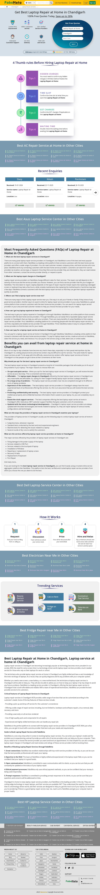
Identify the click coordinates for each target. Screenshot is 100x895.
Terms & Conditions (23, 865)
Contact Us (23, 861)
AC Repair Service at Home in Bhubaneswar (62, 151)
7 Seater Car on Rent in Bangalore (39, 831)
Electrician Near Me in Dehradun (36, 566)
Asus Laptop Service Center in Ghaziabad (16, 234)
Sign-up (92, 3)
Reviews (23, 857)
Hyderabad (54, 874)
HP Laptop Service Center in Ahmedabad (16, 808)
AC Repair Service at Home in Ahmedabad (16, 151)
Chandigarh (14, 7)
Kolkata (41, 877)
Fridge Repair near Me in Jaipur (85, 645)
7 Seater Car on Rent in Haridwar (61, 840)
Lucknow (54, 871)
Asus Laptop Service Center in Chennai (16, 229)
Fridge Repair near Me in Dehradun (37, 641)
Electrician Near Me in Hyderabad (59, 571)
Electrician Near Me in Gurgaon (39, 570)
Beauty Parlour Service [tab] (36, 826)
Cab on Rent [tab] (55, 826)
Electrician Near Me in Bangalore (36, 561)
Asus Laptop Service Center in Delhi (62, 229)
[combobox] (72, 28)
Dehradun (54, 880)
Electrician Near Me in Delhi (61, 565)
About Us (23, 854)
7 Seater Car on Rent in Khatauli (16, 844)
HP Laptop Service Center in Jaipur (84, 817)
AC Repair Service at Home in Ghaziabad (16, 161)
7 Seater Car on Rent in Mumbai (61, 844)
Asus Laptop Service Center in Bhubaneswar (62, 225)
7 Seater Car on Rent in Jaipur (83, 840)
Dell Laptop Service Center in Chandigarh (84, 491)
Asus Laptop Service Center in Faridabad (84, 229)
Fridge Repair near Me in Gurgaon (37, 645)
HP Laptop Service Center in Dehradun (38, 812)
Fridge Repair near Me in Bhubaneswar (60, 636)
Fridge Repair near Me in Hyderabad (60, 645)
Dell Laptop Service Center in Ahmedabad (16, 491)
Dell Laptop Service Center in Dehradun (39, 496)
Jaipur (41, 861)
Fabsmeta (43, 892)
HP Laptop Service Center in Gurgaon (38, 817)
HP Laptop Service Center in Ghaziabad (16, 817)
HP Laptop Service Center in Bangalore (38, 808)
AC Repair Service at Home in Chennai (16, 156)
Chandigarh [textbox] (67, 33)
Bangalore (41, 864)
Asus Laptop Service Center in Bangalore (39, 225)
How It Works (10, 861)
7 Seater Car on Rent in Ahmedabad (13, 831)
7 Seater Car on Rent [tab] (14, 826)
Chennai (41, 880)
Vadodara (54, 877)
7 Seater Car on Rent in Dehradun (16, 835)
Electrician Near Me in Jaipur (84, 570)
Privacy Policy (10, 864)
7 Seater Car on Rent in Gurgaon (38, 840)
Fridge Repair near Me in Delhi (62, 640)
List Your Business (61, 3)
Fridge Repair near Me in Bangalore (37, 636)
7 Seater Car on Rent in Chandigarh (58, 831)
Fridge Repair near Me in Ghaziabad (14, 645)
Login (86, 3)
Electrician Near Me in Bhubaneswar (59, 561)
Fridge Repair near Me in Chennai (14, 641)
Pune (41, 857)
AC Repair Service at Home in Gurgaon (39, 161)
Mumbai (54, 854)
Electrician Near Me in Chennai (16, 565)
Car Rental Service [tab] (71, 826)
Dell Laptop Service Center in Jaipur (84, 500)
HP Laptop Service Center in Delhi (61, 812)
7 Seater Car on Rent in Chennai (84, 831)
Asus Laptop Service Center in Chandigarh (84, 225)
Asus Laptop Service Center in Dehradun (39, 229)
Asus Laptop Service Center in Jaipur (84, 234)
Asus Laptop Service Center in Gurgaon (39, 234)
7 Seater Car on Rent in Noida (83, 844)
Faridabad (54, 867)
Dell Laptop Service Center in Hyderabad (62, 500)
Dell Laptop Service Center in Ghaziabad (16, 500)
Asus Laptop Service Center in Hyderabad (62, 234)
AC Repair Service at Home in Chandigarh (84, 151)
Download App (76, 3)
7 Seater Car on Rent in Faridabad (62, 835)
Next (95, 192)
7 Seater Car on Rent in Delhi (37, 835)
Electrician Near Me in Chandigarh (82, 561)
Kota (54, 884)
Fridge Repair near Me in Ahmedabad (14, 636)
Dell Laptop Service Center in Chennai (16, 496)
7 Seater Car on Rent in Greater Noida (15, 840)
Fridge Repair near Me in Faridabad (83, 641)
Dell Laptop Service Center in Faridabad (84, 496)
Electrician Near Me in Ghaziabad (14, 571)
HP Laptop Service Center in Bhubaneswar (61, 808)
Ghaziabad (41, 867)
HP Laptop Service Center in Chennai (16, 812)
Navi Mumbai (54, 861)
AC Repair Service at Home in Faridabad (84, 156)
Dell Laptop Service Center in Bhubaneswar (62, 491)
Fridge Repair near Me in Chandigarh (83, 636)
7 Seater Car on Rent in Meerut (38, 844)
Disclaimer (10, 869)
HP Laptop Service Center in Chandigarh (84, 808)
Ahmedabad (41, 884)
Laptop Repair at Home (29, 7)
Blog (10, 857)
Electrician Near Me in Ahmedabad (14, 561)
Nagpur (41, 874)
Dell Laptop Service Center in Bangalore (39, 491)
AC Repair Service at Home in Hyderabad (62, 161)
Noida (54, 864)
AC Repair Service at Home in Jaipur (84, 161)
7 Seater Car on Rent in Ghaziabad (81, 836)
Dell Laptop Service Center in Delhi (62, 496)
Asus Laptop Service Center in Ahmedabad (16, 225)
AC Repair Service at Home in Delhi (62, 156)
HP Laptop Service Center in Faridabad (84, 812)
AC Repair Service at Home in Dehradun (39, 156)
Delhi (29, 3)
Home (10, 854)
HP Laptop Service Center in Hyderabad (61, 817)
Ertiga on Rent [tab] (89, 826)
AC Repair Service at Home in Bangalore (39, 151)
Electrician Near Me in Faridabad (82, 566)
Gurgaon (54, 857)
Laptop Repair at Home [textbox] (71, 28)
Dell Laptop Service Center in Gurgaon (39, 500)
